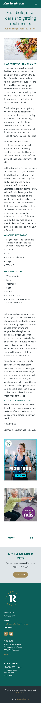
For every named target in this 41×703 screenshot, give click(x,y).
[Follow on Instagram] (11, 634)
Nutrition (31, 29)
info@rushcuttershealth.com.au (16, 624)
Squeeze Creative (23, 699)
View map (8, 654)
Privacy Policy (20, 692)
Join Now (20, 575)
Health (20, 29)
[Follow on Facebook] (6, 634)
